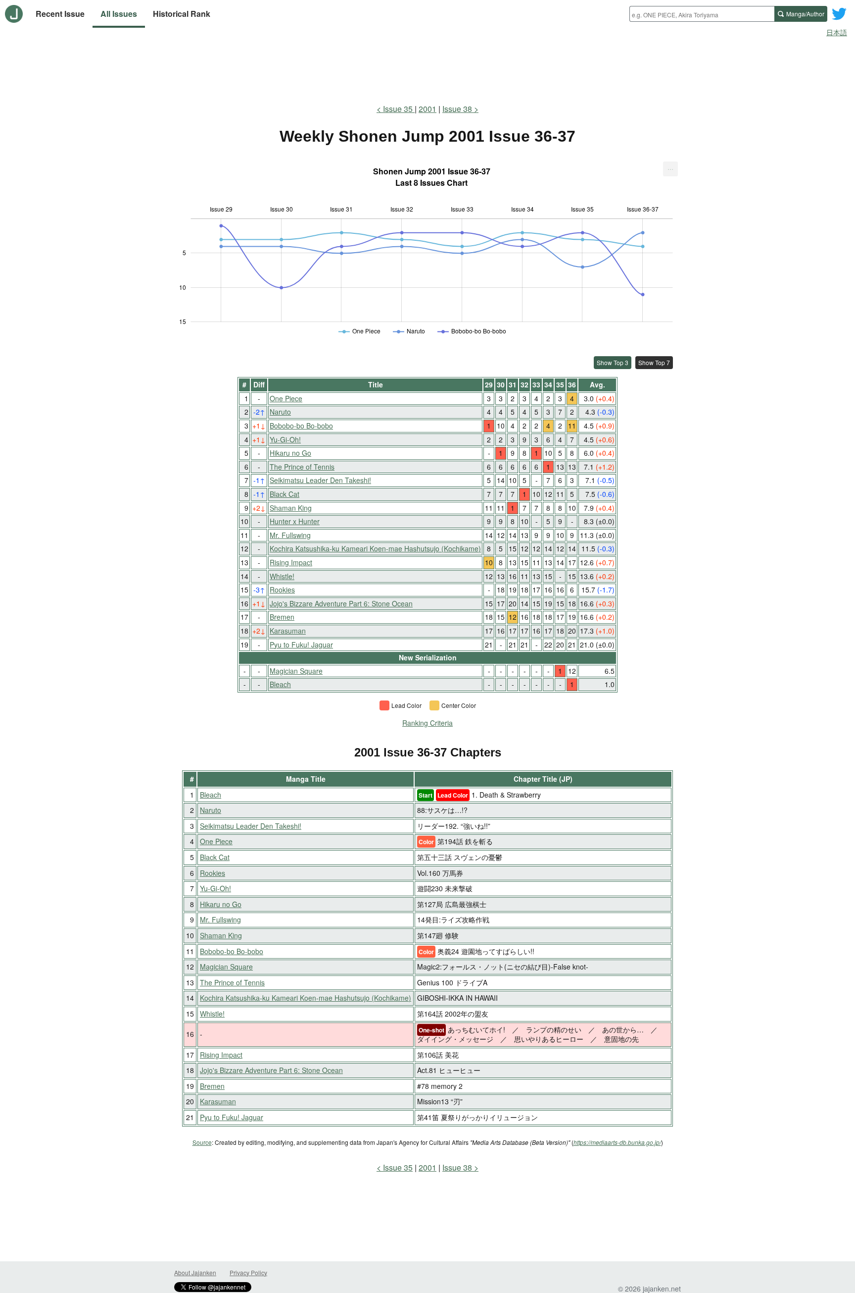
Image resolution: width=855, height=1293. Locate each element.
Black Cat (284, 494)
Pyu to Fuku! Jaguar (301, 644)
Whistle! (282, 576)
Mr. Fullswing (290, 535)
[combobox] (701, 14)
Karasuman (288, 631)
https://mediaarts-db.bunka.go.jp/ (617, 1142)
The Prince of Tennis (302, 467)
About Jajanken (195, 1272)
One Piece (286, 398)
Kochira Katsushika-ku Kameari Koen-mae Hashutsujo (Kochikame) (375, 548)
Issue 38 (457, 108)
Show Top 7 (654, 362)
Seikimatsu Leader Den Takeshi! (320, 480)
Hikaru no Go (290, 453)
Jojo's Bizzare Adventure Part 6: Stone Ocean (341, 603)
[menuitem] (670, 169)
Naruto (280, 412)
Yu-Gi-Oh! (285, 439)
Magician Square (296, 671)
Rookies (282, 589)
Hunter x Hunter (295, 521)
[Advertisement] (427, 68)
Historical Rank (181, 13)
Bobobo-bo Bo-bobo (301, 426)
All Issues (118, 13)
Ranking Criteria (427, 723)
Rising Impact (291, 562)
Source (202, 1142)
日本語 (836, 32)
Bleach (280, 684)
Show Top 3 (612, 362)
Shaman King (291, 508)
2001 (427, 108)
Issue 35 (399, 108)
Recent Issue (60, 13)
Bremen (282, 617)
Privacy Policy (248, 1272)
